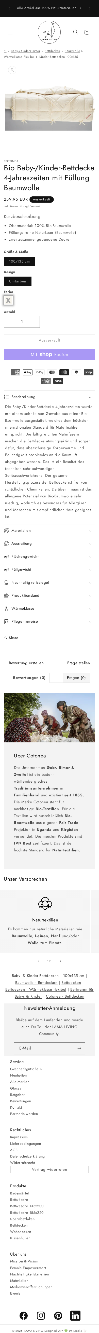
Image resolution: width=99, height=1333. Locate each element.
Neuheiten (18, 1075)
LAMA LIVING (33, 1331)
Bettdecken (52, 51)
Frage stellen (78, 663)
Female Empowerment (28, 1267)
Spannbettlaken (22, 1218)
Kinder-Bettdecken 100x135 (58, 57)
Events (15, 1293)
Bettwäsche (19, 1199)
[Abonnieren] (79, 1048)
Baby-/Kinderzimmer (25, 51)
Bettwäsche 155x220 (27, 1212)
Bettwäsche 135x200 (27, 1205)
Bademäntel (19, 1193)
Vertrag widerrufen (49, 1169)
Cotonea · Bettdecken (65, 996)
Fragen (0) (76, 678)
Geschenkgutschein (26, 1068)
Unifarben (20, 282)
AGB (14, 1149)
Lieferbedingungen (25, 1143)
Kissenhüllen (20, 1238)
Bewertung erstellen (26, 663)
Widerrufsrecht (22, 1162)
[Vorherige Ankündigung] (9, 8)
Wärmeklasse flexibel (19, 57)
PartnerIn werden (24, 1113)
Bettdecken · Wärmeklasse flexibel (35, 989)
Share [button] (13, 637)
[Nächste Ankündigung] (89, 8)
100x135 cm (22, 262)
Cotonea (11, 161)
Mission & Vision (24, 1261)
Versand (35, 206)
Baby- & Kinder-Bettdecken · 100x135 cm (48, 975)
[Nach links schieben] (38, 961)
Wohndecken (20, 1231)
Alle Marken (19, 1081)
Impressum (19, 1136)
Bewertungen (20, 1101)
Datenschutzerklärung (27, 1156)
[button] (10, 32)
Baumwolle (72, 51)
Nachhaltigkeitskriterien (29, 1274)
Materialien (19, 1280)
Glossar (16, 1088)
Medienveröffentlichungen (31, 1286)
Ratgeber (17, 1094)
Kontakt (16, 1107)
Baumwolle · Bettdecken (36, 982)
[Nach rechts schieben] (60, 961)
